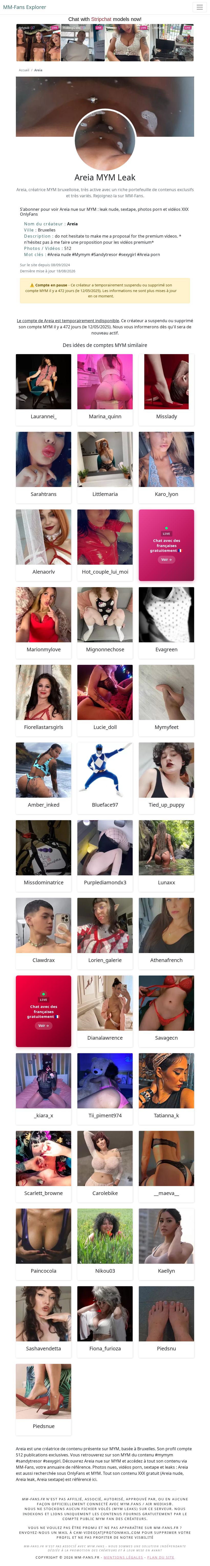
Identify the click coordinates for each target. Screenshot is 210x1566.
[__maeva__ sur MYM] (166, 1158)
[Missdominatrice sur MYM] (43, 847)
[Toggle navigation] (200, 7)
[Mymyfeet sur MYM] (166, 692)
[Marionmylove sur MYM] (43, 614)
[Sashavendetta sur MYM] (43, 1313)
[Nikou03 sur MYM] (105, 1236)
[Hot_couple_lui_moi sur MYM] (105, 537)
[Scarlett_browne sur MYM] (43, 1158)
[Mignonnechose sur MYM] (105, 614)
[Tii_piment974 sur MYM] (105, 1080)
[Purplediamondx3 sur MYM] (105, 847)
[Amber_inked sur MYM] (43, 770)
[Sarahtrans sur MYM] (43, 459)
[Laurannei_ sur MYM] (43, 381)
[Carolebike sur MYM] (105, 1158)
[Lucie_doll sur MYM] (105, 692)
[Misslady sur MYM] (166, 381)
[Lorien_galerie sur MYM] (105, 925)
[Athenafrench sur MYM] (166, 925)
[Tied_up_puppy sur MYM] (166, 770)
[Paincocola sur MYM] (43, 1236)
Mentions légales (123, 1557)
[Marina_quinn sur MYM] (105, 381)
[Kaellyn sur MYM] (166, 1236)
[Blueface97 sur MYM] (105, 770)
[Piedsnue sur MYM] (43, 1391)
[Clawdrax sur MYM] (43, 925)
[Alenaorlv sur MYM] (43, 537)
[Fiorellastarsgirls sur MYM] (43, 692)
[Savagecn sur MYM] (166, 1003)
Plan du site (160, 1557)
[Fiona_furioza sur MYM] (105, 1313)
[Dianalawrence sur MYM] (105, 1003)
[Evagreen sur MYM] (166, 614)
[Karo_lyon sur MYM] (166, 459)
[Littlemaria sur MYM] (105, 459)
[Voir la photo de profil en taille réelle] (105, 154)
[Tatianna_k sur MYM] (166, 1080)
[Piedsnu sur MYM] (166, 1313)
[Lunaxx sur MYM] (166, 847)
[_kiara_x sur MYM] (43, 1080)
